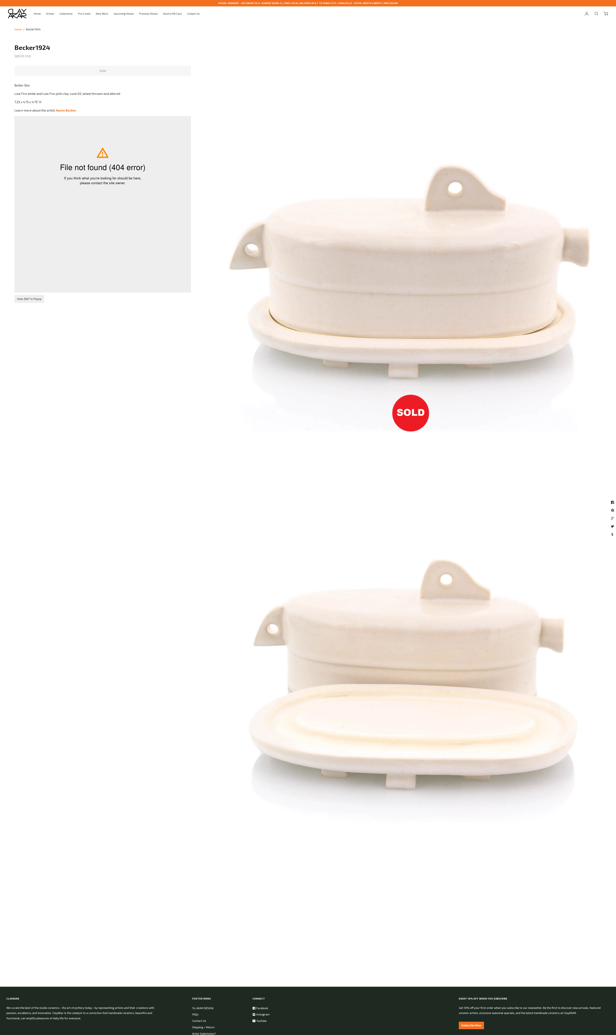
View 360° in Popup (29, 299)
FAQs (195, 1014)
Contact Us (193, 13)
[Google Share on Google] (613, 518)
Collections (66, 13)
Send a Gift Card (172, 13)
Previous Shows (148, 13)
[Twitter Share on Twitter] (613, 526)
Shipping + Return (203, 1027)
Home (37, 13)
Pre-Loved (84, 13)
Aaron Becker (66, 110)
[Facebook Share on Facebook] (613, 502)
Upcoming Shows (124, 13)
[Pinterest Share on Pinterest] (613, 510)
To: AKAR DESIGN (202, 1008)
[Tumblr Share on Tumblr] (613, 534)
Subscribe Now (471, 1025)
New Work (102, 13)
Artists (50, 13)
